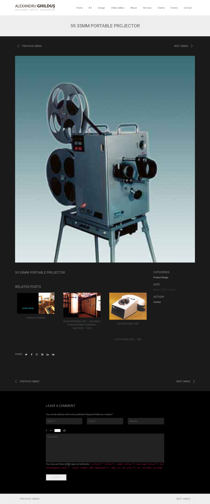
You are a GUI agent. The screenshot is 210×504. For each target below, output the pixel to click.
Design (101, 8)
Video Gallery (117, 8)
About (134, 8)
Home (80, 8)
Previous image (32, 46)
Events (174, 8)
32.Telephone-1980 (128, 323)
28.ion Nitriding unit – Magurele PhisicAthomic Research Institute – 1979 (82, 325)
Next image (181, 46)
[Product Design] (35, 303)
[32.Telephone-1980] (128, 306)
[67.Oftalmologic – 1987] (128, 333)
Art (90, 8)
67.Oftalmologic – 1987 (128, 339)
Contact (188, 8)
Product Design (36, 317)
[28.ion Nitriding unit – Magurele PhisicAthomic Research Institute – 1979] (82, 305)
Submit (56, 477)
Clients (161, 8)
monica (157, 302)
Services (147, 8)
